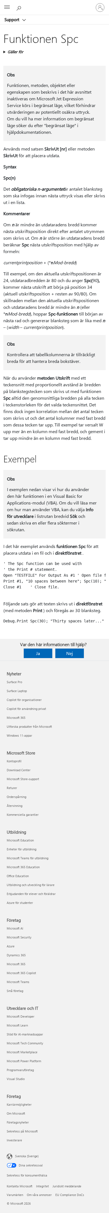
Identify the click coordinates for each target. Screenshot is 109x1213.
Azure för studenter (20, 903)
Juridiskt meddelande (67, 1186)
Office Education (18, 876)
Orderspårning (16, 797)
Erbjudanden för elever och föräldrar (31, 894)
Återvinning (14, 806)
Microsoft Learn (17, 1025)
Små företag (15, 991)
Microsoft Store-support (23, 779)
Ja (38, 653)
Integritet (42, 1186)
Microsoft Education (20, 840)
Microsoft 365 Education (23, 867)
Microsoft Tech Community (25, 1043)
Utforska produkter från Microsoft (29, 726)
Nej (69, 653)
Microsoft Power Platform (24, 1061)
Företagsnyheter (18, 1122)
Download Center (18, 770)
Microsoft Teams (18, 982)
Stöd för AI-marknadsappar (25, 1034)
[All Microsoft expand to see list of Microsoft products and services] (7, 7)
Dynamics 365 (16, 955)
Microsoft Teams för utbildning (27, 858)
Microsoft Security (19, 937)
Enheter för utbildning (21, 849)
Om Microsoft (16, 1113)
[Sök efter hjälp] (19, 7)
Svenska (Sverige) (27, 1156)
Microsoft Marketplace (22, 1052)
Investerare (14, 1140)
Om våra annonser (39, 1195)
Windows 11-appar (19, 735)
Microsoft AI (15, 928)
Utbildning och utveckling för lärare (30, 885)
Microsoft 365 (16, 717)
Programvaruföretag (20, 1070)
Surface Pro (14, 682)
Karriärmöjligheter (19, 1104)
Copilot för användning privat (26, 709)
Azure (11, 946)
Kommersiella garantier (23, 814)
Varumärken (15, 1195)
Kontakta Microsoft (19, 1186)
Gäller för (15, 51)
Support (12, 19)
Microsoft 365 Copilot (21, 973)
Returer (12, 788)
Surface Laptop (17, 691)
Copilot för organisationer (24, 700)
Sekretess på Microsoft (22, 1131)
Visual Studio (16, 1079)
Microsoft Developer (20, 1016)
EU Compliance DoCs (69, 1195)
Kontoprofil (14, 761)
